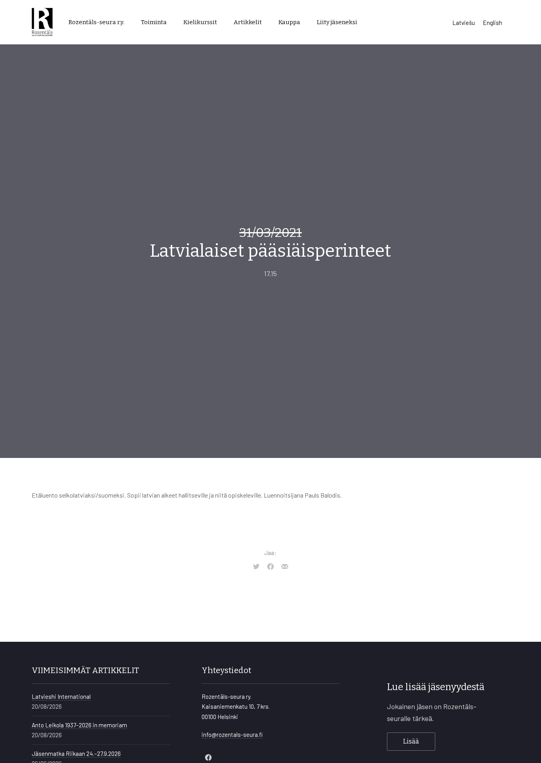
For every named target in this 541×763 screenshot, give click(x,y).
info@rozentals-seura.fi (232, 734)
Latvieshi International (61, 696)
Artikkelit (248, 22)
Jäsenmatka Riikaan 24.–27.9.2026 (76, 753)
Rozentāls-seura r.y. (96, 22)
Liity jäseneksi (337, 22)
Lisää (411, 741)
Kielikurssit (200, 22)
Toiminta (154, 22)
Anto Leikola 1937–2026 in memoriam (79, 725)
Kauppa (289, 22)
